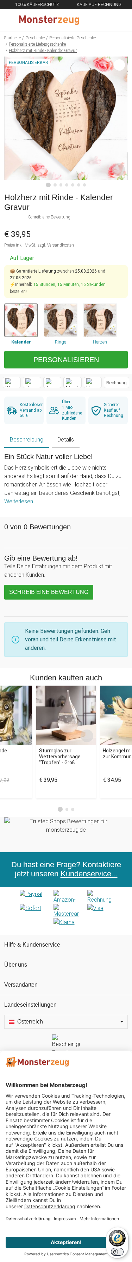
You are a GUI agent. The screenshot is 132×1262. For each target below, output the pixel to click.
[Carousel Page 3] (72, 809)
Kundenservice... (89, 874)
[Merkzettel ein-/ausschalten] (118, 169)
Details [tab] (65, 439)
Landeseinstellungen (30, 1005)
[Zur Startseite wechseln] (49, 20)
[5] (72, 185)
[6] (78, 185)
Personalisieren (66, 360)
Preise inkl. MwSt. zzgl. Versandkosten (39, 245)
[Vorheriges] (11, 122)
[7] (84, 185)
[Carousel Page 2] (67, 809)
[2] (55, 185)
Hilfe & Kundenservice (32, 945)
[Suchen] (88, 20)
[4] (66, 185)
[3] (61, 185)
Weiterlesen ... (21, 501)
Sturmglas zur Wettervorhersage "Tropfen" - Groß (60, 756)
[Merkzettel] (103, 20)
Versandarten (21, 985)
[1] (48, 185)
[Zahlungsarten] (66, 911)
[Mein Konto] (118, 20)
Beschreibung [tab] (26, 439)
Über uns (15, 965)
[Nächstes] (120, 122)
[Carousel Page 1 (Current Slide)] (60, 809)
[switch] (117, 1252)
